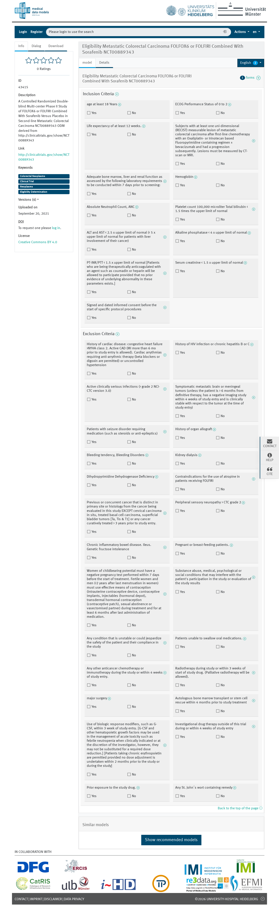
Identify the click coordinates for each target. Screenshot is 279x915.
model (87, 63)
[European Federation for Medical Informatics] (246, 889)
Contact (21, 899)
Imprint (36, 899)
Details (104, 63)
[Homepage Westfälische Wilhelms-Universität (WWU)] (241, 9)
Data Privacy (74, 899)
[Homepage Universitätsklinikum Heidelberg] (190, 9)
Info (21, 46)
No (133, 113)
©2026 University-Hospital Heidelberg (226, 899)
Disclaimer (53, 899)
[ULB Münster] (75, 889)
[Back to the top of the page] (262, 898)
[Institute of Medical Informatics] (246, 872)
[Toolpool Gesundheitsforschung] (161, 889)
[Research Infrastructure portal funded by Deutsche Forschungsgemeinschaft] (33, 872)
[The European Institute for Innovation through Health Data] (118, 889)
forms (249, 78)
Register (37, 32)
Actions (241, 32)
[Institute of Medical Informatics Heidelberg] (203, 872)
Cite (270, 474)
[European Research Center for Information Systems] (75, 872)
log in (56, 228)
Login (23, 32)
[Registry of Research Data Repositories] (211, 889)
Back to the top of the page (238, 808)
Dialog (36, 46)
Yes (94, 113)
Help (269, 460)
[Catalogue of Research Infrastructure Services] (33, 889)
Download (55, 46)
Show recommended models (171, 840)
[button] (250, 63)
